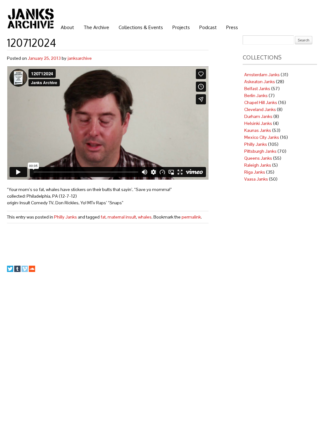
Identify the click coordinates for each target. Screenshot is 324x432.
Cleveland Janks (260, 109)
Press (232, 27)
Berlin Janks (256, 95)
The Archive (96, 27)
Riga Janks (254, 172)
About (67, 27)
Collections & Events (141, 27)
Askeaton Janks (259, 81)
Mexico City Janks (261, 137)
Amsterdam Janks (262, 74)
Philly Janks (65, 217)
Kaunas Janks (257, 130)
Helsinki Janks (258, 123)
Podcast (208, 27)
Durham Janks (258, 116)
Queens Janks (258, 158)
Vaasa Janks (256, 179)
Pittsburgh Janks (260, 151)
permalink (191, 217)
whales (145, 217)
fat (103, 217)
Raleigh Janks (257, 165)
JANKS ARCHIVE (30, 18)
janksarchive (79, 58)
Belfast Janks (257, 88)
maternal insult (122, 217)
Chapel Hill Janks (260, 102)
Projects (181, 27)
